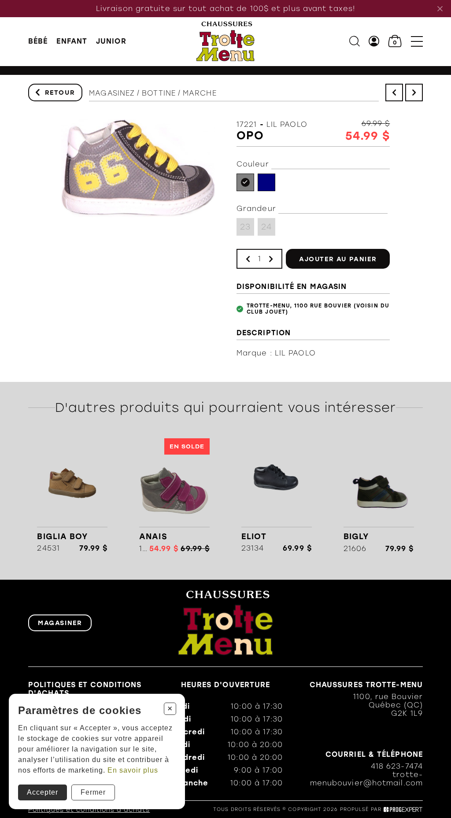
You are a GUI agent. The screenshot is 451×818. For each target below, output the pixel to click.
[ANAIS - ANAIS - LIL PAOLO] (174, 495)
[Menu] (417, 41)
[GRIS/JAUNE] (245, 182)
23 (245, 227)
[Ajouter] (271, 259)
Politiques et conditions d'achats (89, 810)
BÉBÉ (38, 41)
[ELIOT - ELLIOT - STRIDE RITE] (276, 495)
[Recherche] (354, 41)
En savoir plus (132, 770)
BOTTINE (159, 93)
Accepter (42, 792)
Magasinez (112, 93)
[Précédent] (394, 92)
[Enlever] (248, 259)
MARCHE (200, 93)
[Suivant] (414, 92)
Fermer (93, 792)
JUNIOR (111, 41)
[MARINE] (266, 182)
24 (266, 227)
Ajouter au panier (338, 259)
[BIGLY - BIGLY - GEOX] (378, 495)
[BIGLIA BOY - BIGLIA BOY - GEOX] (72, 495)
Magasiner (60, 623)
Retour (60, 92)
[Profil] (374, 41)
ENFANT (71, 41)
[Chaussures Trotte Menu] (225, 41)
